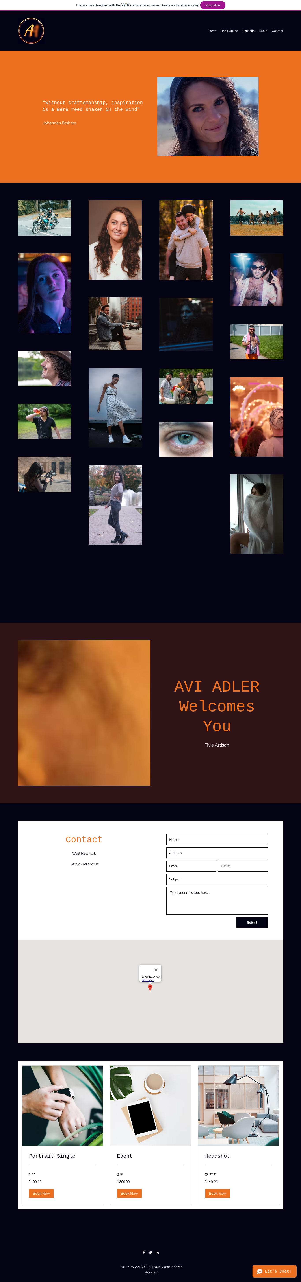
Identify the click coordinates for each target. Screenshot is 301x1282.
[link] (62, 1156)
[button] (41, 1193)
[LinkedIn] (157, 1252)
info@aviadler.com (84, 864)
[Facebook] (144, 1252)
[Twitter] (150, 1252)
